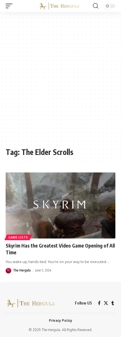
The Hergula (22, 270)
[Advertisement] (60, 82)
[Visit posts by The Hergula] (8, 270)
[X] (105, 303)
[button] (10, 6)
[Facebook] (99, 303)
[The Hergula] (60, 5)
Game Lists (18, 237)
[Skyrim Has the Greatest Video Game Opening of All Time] (60, 205)
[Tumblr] (112, 303)
